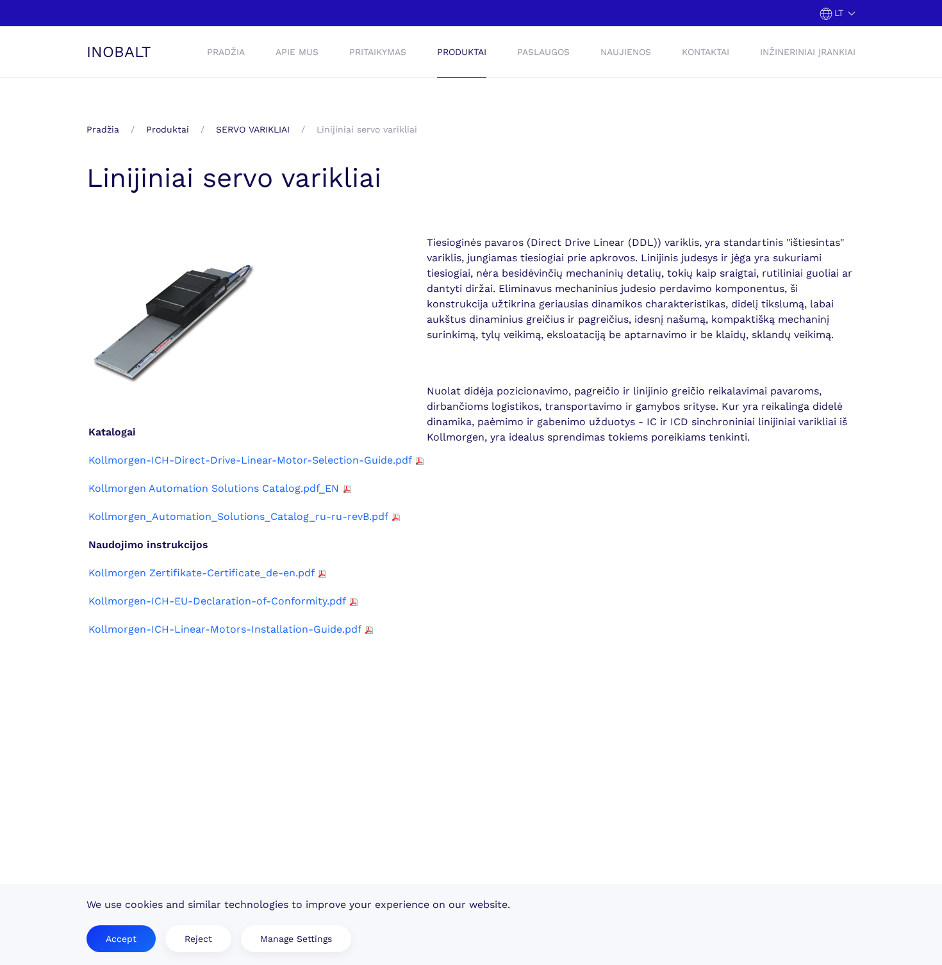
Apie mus (297, 52)
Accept (121, 939)
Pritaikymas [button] (377, 52)
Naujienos (625, 52)
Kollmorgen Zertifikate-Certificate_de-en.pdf (201, 573)
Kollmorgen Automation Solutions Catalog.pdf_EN (213, 488)
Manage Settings (296, 939)
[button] (838, 13)
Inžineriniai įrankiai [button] (807, 52)
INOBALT (119, 52)
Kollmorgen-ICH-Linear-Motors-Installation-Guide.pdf (224, 629)
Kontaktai (705, 52)
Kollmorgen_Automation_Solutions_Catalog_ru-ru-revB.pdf (238, 516)
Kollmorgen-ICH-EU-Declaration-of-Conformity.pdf (216, 601)
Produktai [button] (461, 52)
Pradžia (226, 52)
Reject (198, 939)
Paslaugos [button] (543, 52)
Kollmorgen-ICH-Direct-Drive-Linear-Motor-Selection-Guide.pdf (249, 460)
